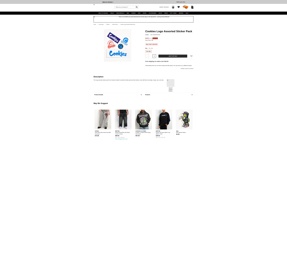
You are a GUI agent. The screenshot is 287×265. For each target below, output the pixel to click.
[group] (134, 2)
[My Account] (173, 6)
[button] (117, 45)
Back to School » (108, 2)
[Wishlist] (179, 7)
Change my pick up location (187, 68)
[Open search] (137, 7)
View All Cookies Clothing (170, 89)
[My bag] (192, 7)
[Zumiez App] (143, 19)
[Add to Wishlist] (191, 56)
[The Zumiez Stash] (185, 7)
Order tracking (164, 7)
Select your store (181, 2)
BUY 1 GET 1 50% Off (151, 44)
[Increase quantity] (154, 56)
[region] (117, 48)
